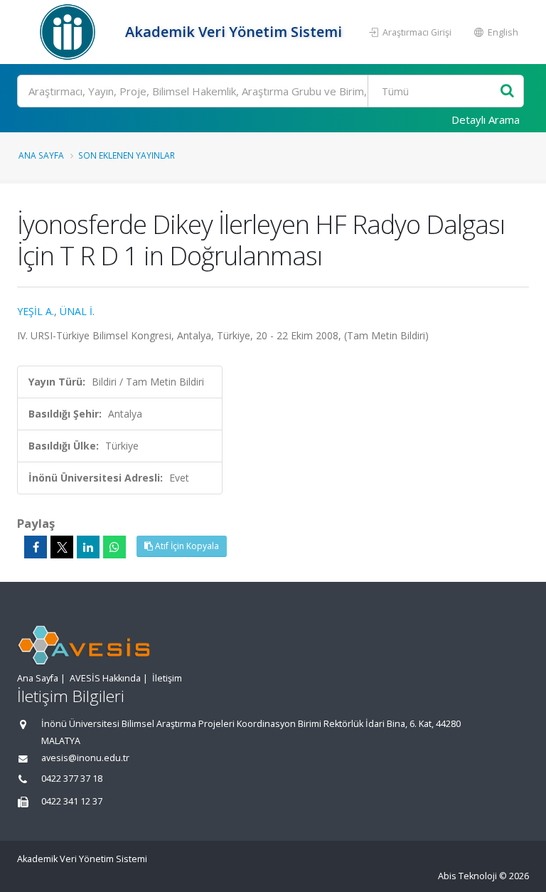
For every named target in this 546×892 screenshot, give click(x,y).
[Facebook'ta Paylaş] (35, 547)
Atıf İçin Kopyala (186, 546)
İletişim (167, 678)
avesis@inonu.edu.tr (85, 758)
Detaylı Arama (485, 119)
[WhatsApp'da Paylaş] (114, 547)
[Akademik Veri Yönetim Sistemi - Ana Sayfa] (69, 32)
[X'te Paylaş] (61, 547)
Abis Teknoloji (467, 876)
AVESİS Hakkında (105, 678)
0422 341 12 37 (71, 801)
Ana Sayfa (41, 155)
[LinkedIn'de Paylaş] (88, 547)
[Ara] (507, 91)
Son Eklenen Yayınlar (126, 155)
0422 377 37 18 (71, 778)
